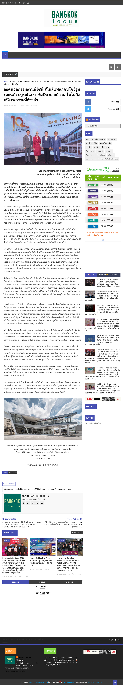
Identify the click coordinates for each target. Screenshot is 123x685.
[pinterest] (23, 3)
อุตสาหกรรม (91, 159)
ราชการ (109, 151)
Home (6, 81)
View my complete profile (15, 671)
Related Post (10, 533)
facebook (69, 582)
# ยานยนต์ (12, 472)
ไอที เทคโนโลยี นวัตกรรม (57, 61)
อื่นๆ (20, 67)
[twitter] (19, 3)
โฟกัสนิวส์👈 (102, 275)
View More (78, 532)
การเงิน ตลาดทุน (27, 61)
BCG (87, 139)
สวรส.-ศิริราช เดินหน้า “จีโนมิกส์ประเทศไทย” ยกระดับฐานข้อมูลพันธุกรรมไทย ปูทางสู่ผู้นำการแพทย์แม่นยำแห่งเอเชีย (102, 296)
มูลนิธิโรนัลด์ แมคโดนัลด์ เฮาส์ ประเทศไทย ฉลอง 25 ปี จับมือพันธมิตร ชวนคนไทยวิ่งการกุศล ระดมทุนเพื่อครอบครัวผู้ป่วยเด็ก (102, 340)
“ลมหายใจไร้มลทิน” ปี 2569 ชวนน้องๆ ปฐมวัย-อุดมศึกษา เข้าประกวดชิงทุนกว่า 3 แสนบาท (41, 562)
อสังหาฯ (111, 155)
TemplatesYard (69, 682)
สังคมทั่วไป (101, 155)
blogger (15, 582)
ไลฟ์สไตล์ (74, 61)
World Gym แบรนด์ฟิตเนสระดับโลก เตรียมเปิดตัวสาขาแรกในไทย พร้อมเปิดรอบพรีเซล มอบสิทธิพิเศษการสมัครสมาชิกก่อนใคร (102, 310)
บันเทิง (102, 61)
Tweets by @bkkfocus (93, 423)
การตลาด (112, 139)
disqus (42, 582)
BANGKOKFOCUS (25, 657)
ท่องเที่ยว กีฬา (9, 67)
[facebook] (15, 3)
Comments (115, 275)
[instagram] (28, 3)
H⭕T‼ (91, 275)
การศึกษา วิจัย (91, 143)
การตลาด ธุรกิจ (10, 61)
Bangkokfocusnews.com (38, 682)
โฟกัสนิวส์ (90, 151)
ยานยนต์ (39, 61)
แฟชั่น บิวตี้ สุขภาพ (89, 61)
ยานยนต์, (34, 105)
